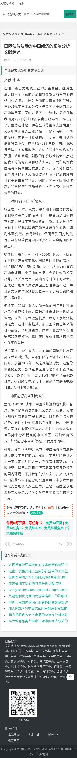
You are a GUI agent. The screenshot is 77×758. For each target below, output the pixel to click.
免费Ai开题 (54, 523)
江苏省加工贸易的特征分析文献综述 (35, 583)
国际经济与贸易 (45, 34)
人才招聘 (33, 734)
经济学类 (26, 34)
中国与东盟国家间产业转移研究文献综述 (38, 602)
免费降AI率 (33, 528)
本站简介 (14, 734)
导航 (21, 3)
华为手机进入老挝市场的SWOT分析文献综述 (41, 615)
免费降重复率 (54, 528)
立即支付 (36, 512)
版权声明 (54, 734)
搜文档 (70, 14)
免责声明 (14, 740)
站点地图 (42, 754)
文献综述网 (10, 34)
